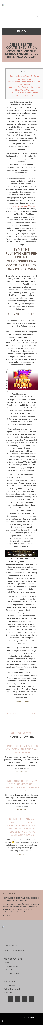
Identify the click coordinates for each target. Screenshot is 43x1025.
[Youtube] (24, 999)
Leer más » (7, 916)
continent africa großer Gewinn (21, 206)
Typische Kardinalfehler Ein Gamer (24, 76)
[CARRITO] (39, 15)
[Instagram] (31, 999)
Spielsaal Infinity (25, 79)
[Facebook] (10, 999)
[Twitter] (17, 999)
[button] (38, 10)
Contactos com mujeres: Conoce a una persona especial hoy (21, 749)
